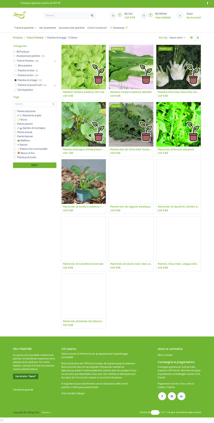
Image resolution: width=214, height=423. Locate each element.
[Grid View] (191, 38)
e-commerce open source (187, 412)
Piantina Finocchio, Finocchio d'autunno (178, 92)
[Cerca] (92, 15)
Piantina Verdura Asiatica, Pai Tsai (83, 92)
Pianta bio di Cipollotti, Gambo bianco (178, 206)
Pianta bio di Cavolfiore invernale (83, 264)
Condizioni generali (23, 389)
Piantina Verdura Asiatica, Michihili (130, 92)
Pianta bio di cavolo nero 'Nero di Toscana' (131, 264)
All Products (23, 51)
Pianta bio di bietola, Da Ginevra (82, 321)
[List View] (198, 38)
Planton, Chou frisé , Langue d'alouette (178, 264)
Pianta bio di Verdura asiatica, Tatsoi (84, 206)
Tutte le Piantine (34, 37)
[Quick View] (104, 50)
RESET (34, 165)
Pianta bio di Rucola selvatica (176, 149)
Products (18, 37)
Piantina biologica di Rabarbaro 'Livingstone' (84, 149)
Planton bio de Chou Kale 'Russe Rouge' (131, 149)
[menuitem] (25, 28)
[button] (177, 38)
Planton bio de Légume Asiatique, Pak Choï (131, 206)
